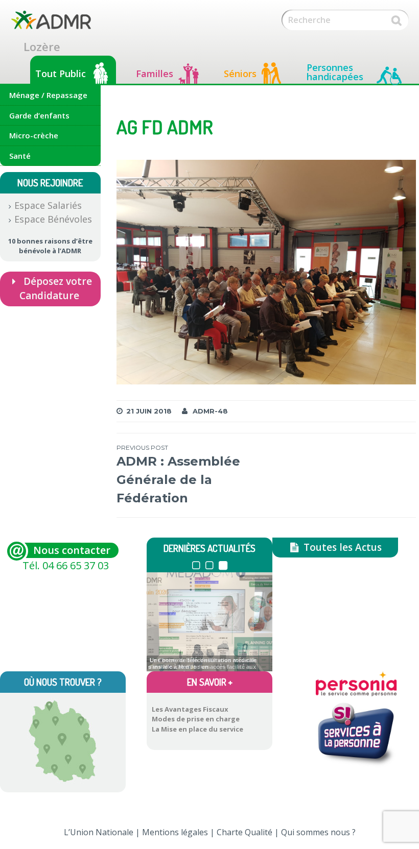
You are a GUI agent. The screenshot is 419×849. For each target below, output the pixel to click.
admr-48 (210, 411)
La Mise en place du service (197, 729)
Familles (154, 73)
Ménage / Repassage (48, 95)
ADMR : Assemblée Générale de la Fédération (178, 474)
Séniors (240, 73)
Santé (20, 156)
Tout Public (60, 73)
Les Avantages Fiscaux (190, 709)
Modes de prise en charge (196, 718)
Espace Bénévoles (53, 219)
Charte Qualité (244, 832)
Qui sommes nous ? (318, 832)
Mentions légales (175, 832)
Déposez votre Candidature (55, 289)
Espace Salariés (48, 205)
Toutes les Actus (341, 547)
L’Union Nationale (98, 832)
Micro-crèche (33, 135)
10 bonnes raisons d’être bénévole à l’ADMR (50, 246)
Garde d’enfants (39, 115)
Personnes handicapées (335, 72)
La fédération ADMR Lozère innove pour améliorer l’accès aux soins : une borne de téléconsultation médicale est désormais (202, 665)
